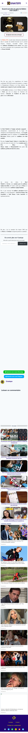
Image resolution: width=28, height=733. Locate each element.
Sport (9, 14)
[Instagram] (16, 729)
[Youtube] (19, 729)
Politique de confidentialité (14, 725)
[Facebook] (5, 729)
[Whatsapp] (12, 729)
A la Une (6, 14)
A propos (10, 722)
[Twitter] (9, 729)
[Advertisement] (14, 65)
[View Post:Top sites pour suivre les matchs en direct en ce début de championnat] (14, 435)
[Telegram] (23, 729)
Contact (18, 722)
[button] (2, 3)
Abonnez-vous (22, 243)
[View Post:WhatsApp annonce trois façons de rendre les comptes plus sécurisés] (14, 497)
